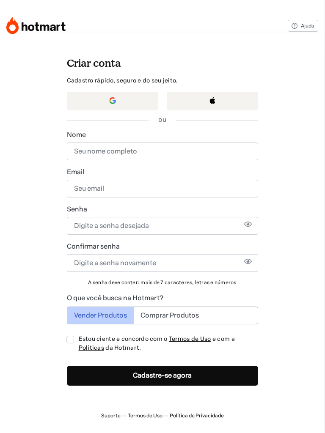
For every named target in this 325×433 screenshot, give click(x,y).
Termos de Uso (190, 339)
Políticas (92, 347)
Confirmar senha (93, 246)
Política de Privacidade (197, 416)
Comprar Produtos (169, 315)
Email (75, 172)
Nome (76, 135)
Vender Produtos (100, 315)
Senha (77, 209)
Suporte (111, 416)
